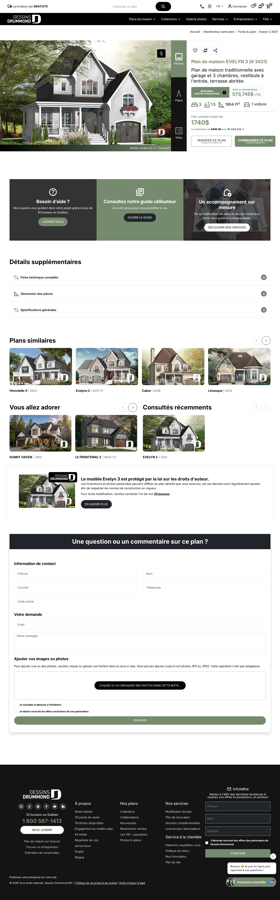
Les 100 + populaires (133, 834)
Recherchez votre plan (219, 32)
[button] (165, 98)
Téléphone (153, 587)
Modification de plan (179, 811)
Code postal (26, 601)
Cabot (151, 391)
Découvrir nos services (227, 227)
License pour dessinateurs (183, 829)
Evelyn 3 (155, 457)
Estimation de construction (42, 853)
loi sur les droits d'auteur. (183, 478)
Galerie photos (196, 19)
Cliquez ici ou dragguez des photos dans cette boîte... (140, 685)
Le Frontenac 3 (95, 457)
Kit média (81, 834)
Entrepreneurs (244, 19)
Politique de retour (177, 851)
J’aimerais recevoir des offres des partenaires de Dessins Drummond (239, 842)
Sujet (21, 624)
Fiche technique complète (38, 277)
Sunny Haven (26, 457)
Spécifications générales (37, 310)
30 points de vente (87, 817)
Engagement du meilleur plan (94, 829)
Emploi (79, 851)
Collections (169, 19)
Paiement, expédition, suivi (183, 845)
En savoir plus (96, 504)
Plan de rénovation (178, 817)
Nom (149, 573)
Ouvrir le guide (140, 217)
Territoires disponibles (89, 823)
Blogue (79, 857)
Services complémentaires (183, 823)
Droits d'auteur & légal (132, 882)
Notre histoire (83, 811)
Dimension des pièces (36, 294)
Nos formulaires (176, 856)
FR (219, 6)
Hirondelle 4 (23, 391)
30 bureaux (162, 494)
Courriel (23, 587)
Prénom (23, 573)
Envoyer (140, 720)
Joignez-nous (53, 221)
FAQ (266, 19)
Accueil (195, 32)
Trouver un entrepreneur (42, 847)
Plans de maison (140, 19)
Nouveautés (128, 823)
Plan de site (173, 862)
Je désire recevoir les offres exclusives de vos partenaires (54, 711)
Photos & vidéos (130, 840)
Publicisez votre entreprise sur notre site (33, 877)
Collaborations (129, 817)
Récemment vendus (133, 829)
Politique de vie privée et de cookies (96, 882)
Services (218, 19)
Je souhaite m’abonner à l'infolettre (40, 704)
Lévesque (220, 391)
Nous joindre (42, 829)
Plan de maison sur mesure (42, 841)
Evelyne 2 (89, 391)
